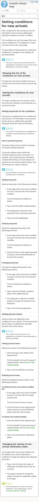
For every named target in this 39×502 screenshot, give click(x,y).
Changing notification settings (16, 491)
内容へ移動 (34, 2)
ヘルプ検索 (18, 10)
